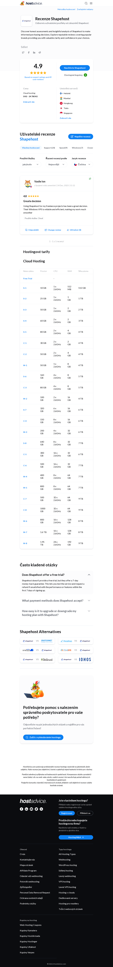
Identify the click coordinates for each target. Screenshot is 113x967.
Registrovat (66, 813)
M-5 (25, 488)
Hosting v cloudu (67, 892)
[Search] (86, 3)
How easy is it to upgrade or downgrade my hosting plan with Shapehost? (49, 612)
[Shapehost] (26, 20)
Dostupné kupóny (75, 75)
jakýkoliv (27, 164)
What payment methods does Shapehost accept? (52, 600)
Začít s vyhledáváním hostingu (45, 737)
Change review (54, 230)
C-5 (24, 454)
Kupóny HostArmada (30, 936)
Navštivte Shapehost (75, 67)
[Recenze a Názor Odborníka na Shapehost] (23, 52)
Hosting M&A (74, 837)
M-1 (25, 365)
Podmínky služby (28, 903)
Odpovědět (33, 230)
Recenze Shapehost (52, 18)
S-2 (24, 299)
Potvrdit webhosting (29, 881)
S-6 (24, 376)
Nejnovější (54, 164)
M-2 (25, 399)
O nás (22, 854)
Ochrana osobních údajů (31, 898)
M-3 (25, 432)
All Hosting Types (67, 854)
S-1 (24, 288)
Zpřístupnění (26, 887)
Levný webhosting (67, 876)
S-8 (24, 443)
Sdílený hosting (66, 870)
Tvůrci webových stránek (71, 909)
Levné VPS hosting (67, 887)
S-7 (24, 410)
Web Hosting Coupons (30, 925)
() (75, 230)
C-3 (24, 388)
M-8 (25, 543)
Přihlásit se (85, 813)
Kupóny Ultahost (28, 947)
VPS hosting (64, 881)
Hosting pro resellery (69, 903)
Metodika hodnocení (66, 9)
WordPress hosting (68, 865)
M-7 (25, 532)
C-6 (24, 465)
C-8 (24, 510)
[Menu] (91, 3)
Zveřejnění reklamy (85, 9)
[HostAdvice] (31, 3)
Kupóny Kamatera (28, 930)
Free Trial (27, 278)
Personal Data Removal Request (35, 892)
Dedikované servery (68, 898)
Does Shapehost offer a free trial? (43, 574)
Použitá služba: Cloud (34, 218)
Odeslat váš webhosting (31, 876)
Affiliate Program (28, 870)
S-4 (24, 321)
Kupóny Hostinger (28, 941)
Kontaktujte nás (27, 859)
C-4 (24, 421)
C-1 (24, 343)
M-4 (25, 477)
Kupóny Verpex (27, 952)
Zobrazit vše (28, 102)
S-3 (24, 310)
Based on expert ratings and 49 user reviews (38, 78)
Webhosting (64, 859)
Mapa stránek (26, 865)
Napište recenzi (82, 136)
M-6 (25, 521)
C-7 (24, 499)
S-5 (24, 332)
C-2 (24, 354)
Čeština (82, 164)
